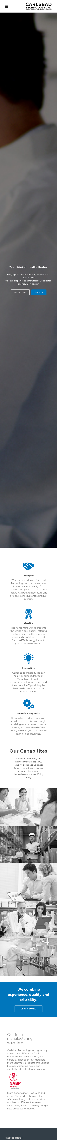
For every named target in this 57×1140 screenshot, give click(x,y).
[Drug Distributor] (15, 1080)
